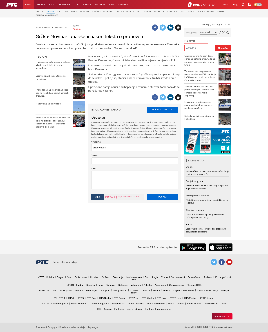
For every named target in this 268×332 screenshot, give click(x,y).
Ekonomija (109, 12)
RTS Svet (91, 298)
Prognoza (191, 32)
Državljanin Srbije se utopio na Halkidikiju (51, 77)
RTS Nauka (105, 298)
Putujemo (105, 290)
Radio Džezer (211, 303)
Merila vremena (125, 12)
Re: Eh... (190, 224)
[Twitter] (163, 27)
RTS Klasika (148, 298)
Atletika (148, 285)
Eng (235, 4)
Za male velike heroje (207, 290)
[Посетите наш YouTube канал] (229, 262)
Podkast (221, 12)
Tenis (100, 285)
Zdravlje (134, 290)
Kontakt (107, 309)
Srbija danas (71, 12)
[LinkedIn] (170, 27)
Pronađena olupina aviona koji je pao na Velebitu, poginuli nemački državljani (52, 92)
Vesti (28, 4)
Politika (40, 12)
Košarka (90, 285)
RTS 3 (81, 298)
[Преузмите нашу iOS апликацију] (220, 247)
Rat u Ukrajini (144, 12)
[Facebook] (155, 27)
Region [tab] (41, 57)
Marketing (119, 309)
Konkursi (149, 309)
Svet (59, 12)
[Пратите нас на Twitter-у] (214, 262)
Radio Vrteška (194, 303)
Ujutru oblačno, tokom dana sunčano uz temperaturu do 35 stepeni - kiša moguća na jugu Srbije (199, 60)
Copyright (53, 327)
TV (77, 4)
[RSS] (249, 4)
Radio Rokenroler (156, 303)
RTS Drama (119, 298)
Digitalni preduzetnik (183, 290)
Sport (40, 4)
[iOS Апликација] (207, 141)
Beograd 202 (118, 303)
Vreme (157, 12)
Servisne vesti (171, 12)
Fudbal (79, 285)
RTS (111, 4)
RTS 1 (62, 298)
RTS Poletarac (206, 298)
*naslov (95, 155)
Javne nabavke (134, 309)
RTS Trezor (175, 298)
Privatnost (41, 327)
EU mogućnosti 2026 (47, 15)
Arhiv (223, 303)
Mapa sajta (222, 316)
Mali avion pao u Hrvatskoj (49, 103)
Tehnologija (91, 290)
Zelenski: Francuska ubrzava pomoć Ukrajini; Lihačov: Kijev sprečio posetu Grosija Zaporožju (199, 91)
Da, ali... (189, 166)
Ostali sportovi (176, 285)
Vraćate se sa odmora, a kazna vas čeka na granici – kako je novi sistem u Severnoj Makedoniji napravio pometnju (53, 122)
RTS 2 (71, 298)
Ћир (225, 4)
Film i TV (145, 290)
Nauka (156, 290)
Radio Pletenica (136, 303)
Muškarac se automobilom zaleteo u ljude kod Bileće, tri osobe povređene (53, 65)
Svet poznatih (120, 290)
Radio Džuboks (176, 303)
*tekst (94, 168)
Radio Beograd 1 (59, 303)
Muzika (79, 290)
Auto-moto (160, 285)
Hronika (84, 12)
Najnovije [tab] (189, 40)
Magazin (65, 4)
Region (50, 12)
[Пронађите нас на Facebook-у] (222, 262)
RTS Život (134, 298)
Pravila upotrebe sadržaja (72, 327)
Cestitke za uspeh (195, 210)
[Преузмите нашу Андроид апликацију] (193, 247)
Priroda (166, 290)
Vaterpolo (136, 285)
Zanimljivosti (66, 290)
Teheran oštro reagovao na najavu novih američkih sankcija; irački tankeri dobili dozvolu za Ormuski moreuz (200, 76)
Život (54, 290)
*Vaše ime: (96, 142)
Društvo (96, 12)
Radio (87, 4)
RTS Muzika (190, 298)
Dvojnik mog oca (194, 181)
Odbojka (110, 285)
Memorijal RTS (194, 285)
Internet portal (164, 309)
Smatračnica (188, 12)
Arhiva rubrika (206, 12)
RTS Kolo (162, 298)
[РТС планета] (201, 4)
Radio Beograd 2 (79, 303)
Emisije (100, 4)
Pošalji (162, 196)
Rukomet (123, 285)
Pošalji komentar (162, 109)
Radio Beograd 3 (100, 303)
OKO (52, 4)
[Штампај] (178, 27)
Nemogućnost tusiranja (197, 195)
